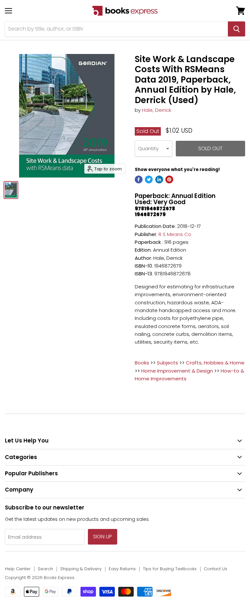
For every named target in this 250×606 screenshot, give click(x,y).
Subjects (167, 362)
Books (142, 362)
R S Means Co (175, 234)
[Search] (236, 28)
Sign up (102, 536)
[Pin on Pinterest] (169, 179)
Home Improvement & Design (177, 370)
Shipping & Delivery (81, 569)
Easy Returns (122, 569)
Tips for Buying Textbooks (170, 569)
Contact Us (215, 569)
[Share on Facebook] (139, 179)
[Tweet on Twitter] (149, 179)
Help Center (18, 569)
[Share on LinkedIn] (159, 179)
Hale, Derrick (156, 110)
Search (45, 569)
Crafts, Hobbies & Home (215, 362)
